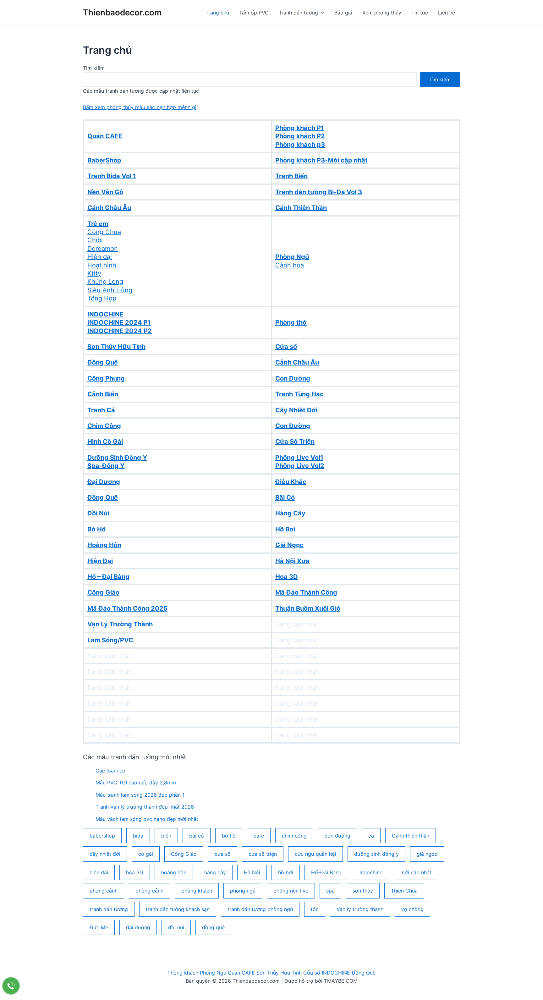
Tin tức (419, 12)
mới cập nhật (415, 872)
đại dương (138, 927)
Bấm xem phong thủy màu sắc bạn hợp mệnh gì (139, 107)
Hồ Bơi (285, 529)
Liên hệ (446, 12)
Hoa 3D (286, 576)
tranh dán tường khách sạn (178, 909)
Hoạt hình (101, 265)
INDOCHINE (336, 973)
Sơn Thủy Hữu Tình (279, 973)
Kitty (94, 273)
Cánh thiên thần (410, 835)
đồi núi (176, 927)
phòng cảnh (149, 890)
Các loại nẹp (110, 770)
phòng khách (196, 890)
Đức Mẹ (99, 927)
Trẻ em (97, 224)
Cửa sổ (311, 973)
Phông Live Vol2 (299, 466)
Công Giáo (103, 592)
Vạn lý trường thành (360, 909)
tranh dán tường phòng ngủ (260, 909)
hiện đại (99, 872)
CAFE (247, 973)
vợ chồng (412, 909)
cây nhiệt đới (105, 854)
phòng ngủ (242, 890)
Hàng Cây (290, 513)
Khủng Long (105, 281)
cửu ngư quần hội (315, 854)
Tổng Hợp (101, 298)
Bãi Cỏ (285, 497)
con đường (337, 835)
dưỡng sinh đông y (376, 854)
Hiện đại (99, 257)
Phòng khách (182, 973)
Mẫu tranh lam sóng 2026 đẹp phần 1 (140, 795)
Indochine (370, 872)
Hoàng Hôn (104, 545)
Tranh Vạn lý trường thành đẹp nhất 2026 (145, 807)
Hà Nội (252, 872)
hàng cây (215, 872)
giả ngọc (427, 854)
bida (138, 835)
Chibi (95, 240)
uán (236, 973)
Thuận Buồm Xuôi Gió (307, 608)
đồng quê (213, 927)
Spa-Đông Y (105, 466)
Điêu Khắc (290, 482)
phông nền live (290, 890)
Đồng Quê (102, 497)
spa (330, 890)
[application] (321, 12)
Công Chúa (104, 232)
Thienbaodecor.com (122, 12)
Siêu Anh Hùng (109, 290)
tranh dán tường (109, 909)
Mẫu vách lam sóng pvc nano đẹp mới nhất (147, 819)
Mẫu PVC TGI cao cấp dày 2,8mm (136, 782)
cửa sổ (223, 854)
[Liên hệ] (11, 986)
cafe (259, 835)
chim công (294, 835)
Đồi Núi (98, 513)
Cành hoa (289, 265)
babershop (102, 835)
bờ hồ (229, 835)
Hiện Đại (100, 561)
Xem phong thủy (381, 12)
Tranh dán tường (298, 12)
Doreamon (102, 248)
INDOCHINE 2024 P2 (119, 331)
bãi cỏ (196, 835)
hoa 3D (134, 872)
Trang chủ (217, 12)
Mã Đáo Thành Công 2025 (127, 608)
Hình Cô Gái (105, 441)
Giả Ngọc (289, 545)
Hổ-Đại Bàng (326, 872)
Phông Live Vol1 (299, 457)
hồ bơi (285, 872)
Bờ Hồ (96, 529)
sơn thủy (363, 890)
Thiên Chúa (404, 890)
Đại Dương (103, 482)
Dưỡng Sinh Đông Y (117, 457)
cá (371, 835)
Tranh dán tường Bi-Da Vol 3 (318, 192)
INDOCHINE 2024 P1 (119, 322)
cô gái (145, 854)
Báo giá (343, 12)
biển (166, 835)
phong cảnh (104, 890)
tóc (315, 909)
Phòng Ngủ (213, 973)
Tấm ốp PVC (254, 12)
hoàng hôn (173, 872)
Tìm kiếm (94, 68)
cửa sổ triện (263, 854)
